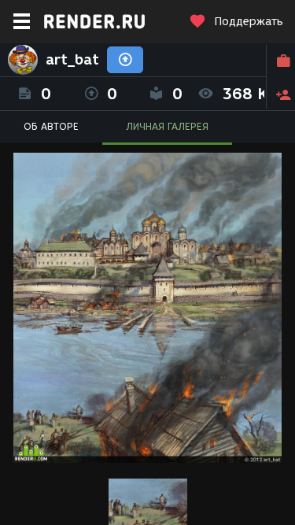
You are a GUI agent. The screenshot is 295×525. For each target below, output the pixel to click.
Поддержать (248, 21)
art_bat (72, 59)
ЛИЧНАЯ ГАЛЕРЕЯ (167, 126)
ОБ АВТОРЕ (51, 126)
